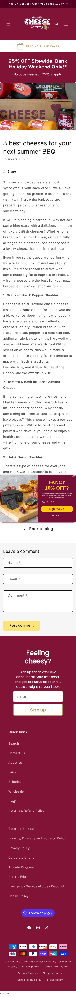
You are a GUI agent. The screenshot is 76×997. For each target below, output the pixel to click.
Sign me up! (57, 508)
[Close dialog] (74, 477)
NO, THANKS (57, 515)
